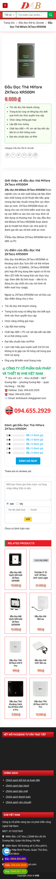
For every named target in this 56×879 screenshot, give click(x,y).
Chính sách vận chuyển (18, 802)
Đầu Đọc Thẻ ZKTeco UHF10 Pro (40, 704)
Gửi (28, 519)
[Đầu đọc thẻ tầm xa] (40, 603)
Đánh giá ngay (28, 460)
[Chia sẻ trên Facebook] (13, 155)
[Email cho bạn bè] (24, 155)
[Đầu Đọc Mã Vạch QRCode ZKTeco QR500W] (15, 603)
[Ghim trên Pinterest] (30, 155)
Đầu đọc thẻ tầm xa (40, 617)
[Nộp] (50, 15)
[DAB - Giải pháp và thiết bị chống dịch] (30, 5)
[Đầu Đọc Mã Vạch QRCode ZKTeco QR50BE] (15, 559)
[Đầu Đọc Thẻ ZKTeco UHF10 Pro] (40, 688)
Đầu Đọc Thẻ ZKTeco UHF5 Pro (15, 663)
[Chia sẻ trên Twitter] (18, 155)
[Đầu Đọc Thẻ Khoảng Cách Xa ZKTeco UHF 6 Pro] (15, 688)
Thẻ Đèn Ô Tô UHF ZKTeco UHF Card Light (40, 575)
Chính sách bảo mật (17, 791)
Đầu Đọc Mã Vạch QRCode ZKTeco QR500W (15, 620)
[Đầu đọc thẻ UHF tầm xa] (40, 647)
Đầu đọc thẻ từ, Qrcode (31, 22)
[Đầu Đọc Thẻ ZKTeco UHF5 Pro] (15, 647)
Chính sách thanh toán (18, 796)
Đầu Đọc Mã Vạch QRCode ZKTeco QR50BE (15, 576)
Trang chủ (9, 22)
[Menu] (5, 5)
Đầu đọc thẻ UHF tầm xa (40, 661)
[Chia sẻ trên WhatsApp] (7, 155)
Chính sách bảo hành (17, 785)
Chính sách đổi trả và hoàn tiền (23, 780)
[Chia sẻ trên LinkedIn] (35, 155)
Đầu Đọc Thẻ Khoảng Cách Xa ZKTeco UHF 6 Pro (15, 705)
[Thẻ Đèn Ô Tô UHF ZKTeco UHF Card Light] (40, 559)
